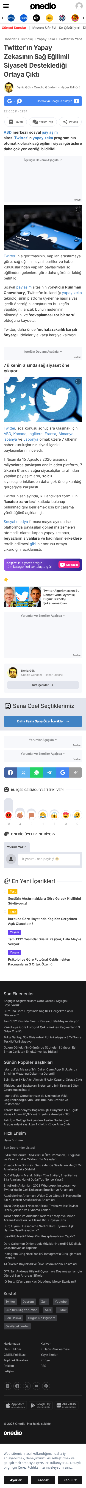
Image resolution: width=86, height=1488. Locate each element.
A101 (48, 1310)
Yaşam (14, 932)
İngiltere (35, 433)
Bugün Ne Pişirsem (41, 1318)
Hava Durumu (13, 1140)
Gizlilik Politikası (14, 1354)
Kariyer (46, 1343)
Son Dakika (13, 1318)
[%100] (36, 18)
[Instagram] (7, 1386)
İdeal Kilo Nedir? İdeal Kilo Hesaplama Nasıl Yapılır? (39, 1236)
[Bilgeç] (75, 18)
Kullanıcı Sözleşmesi (55, 1349)
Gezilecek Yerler (17, 1326)
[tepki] (8, 815)
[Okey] (23, 18)
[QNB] (49, 18)
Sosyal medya (16, 521)
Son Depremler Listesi (19, 1147)
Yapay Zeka (46, 39)
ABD (8, 132)
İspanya (10, 439)
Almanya (65, 433)
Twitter (20, 137)
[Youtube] (36, 1386)
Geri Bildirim (12, 1349)
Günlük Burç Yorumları (21, 1310)
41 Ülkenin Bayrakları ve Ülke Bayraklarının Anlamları (40, 1264)
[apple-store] (16, 1405)
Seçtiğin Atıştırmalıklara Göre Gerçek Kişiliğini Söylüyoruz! (44, 900)
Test (13, 891)
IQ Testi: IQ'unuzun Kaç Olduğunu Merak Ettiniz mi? (40, 1281)
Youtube (61, 1301)
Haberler (10, 39)
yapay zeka (43, 137)
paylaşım (50, 132)
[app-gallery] (67, 1405)
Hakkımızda (12, 1343)
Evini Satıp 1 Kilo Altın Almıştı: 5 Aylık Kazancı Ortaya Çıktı (43, 1079)
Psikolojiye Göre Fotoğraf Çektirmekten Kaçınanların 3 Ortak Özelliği (39, 961)
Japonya (30, 439)
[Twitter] (27, 1386)
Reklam (9, 1366)
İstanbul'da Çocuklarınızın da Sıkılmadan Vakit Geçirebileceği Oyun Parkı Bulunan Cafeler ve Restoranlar (36, 1100)
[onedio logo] (40, 1433)
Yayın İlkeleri (49, 1354)
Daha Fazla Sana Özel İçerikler (40, 721)
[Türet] (62, 18)
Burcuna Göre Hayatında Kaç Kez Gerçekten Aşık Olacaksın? (42, 921)
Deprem (28, 1301)
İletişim (9, 1371)
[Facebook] (17, 1386)
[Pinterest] (46, 1386)
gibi (33, 543)
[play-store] (42, 1405)
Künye (45, 1360)
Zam (44, 1301)
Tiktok (62, 1310)
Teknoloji (26, 39)
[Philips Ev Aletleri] (11, 18)
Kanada (19, 433)
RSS (43, 1366)
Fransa (50, 433)
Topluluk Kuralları (16, 1360)
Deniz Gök (48, 87)
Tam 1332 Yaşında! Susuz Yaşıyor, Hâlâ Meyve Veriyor (44, 941)
